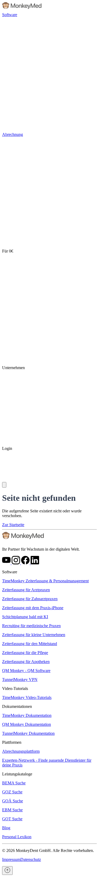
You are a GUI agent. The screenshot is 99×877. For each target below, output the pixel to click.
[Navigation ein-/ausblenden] (4, 485)
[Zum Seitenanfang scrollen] (7, 870)
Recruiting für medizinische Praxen (31, 625)
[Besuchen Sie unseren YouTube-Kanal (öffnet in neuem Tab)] (7, 563)
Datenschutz (30, 859)
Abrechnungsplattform (21, 751)
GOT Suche (12, 819)
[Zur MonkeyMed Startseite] (23, 540)
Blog (6, 828)
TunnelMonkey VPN (19, 679)
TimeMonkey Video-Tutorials (26, 697)
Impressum (11, 859)
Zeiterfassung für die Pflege (25, 652)
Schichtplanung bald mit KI (25, 616)
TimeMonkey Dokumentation (26, 715)
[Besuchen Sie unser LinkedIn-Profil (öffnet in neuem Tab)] (35, 563)
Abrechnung (12, 134)
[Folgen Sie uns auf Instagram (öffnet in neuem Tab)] (16, 563)
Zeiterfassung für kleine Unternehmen (33, 634)
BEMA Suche (14, 783)
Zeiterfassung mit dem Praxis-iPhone (32, 608)
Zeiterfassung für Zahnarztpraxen (30, 599)
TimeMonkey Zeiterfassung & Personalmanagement (45, 581)
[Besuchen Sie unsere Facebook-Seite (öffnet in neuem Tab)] (26, 563)
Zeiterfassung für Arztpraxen (26, 590)
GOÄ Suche (12, 801)
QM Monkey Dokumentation (26, 724)
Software (9, 14)
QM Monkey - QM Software (26, 670)
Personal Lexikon (16, 837)
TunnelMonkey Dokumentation (28, 733)
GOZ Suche (12, 792)
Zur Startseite (13, 524)
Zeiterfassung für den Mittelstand (29, 643)
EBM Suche (12, 810)
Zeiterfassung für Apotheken (26, 661)
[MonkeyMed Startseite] (22, 10)
